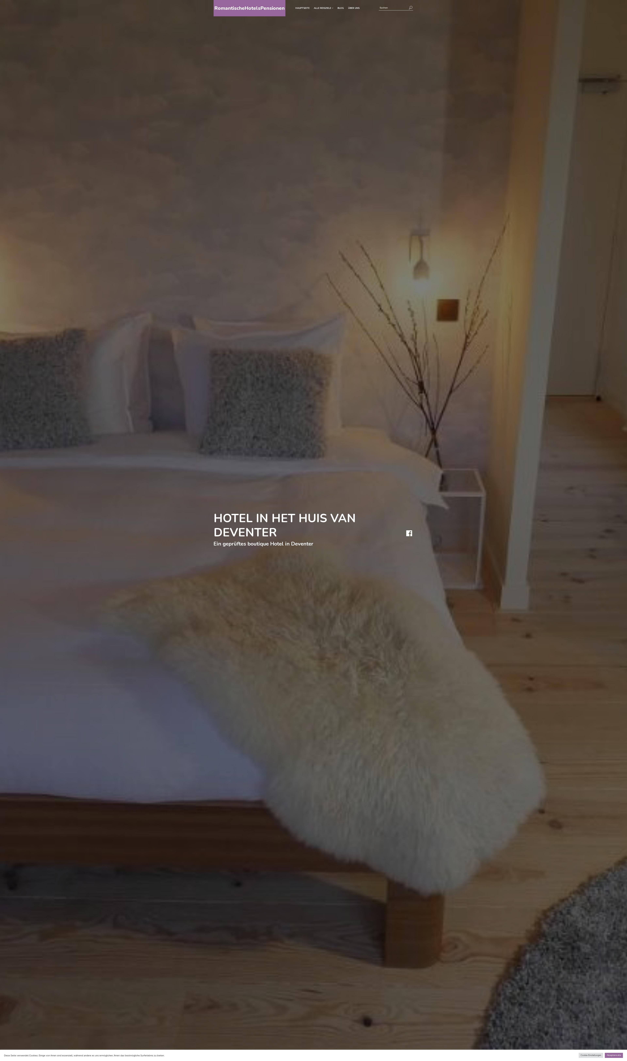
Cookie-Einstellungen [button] (591, 1055)
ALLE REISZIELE (323, 8)
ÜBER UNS (354, 8)
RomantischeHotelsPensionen (249, 8)
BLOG (341, 8)
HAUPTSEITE (302, 8)
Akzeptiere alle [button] (614, 1055)
